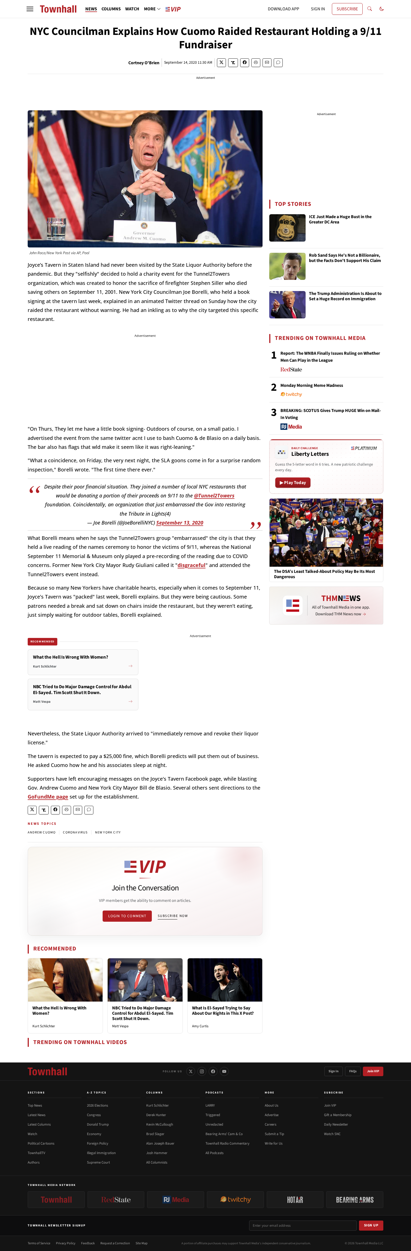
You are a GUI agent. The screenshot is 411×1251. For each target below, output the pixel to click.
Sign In (334, 1071)
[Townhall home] (47, 1071)
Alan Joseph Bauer (160, 1143)
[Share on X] (221, 62)
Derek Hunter (156, 1114)
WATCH (132, 9)
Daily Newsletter (336, 1124)
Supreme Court (98, 1162)
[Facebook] (213, 1071)
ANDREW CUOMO (42, 832)
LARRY (210, 1105)
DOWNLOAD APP (283, 9)
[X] (190, 1071)
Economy (94, 1133)
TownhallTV (36, 1152)
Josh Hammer (156, 1152)
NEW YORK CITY (108, 832)
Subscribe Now (173, 915)
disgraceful (192, 565)
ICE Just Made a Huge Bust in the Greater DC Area (340, 219)
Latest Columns (39, 1124)
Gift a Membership (337, 1114)
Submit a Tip (274, 1133)
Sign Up (371, 1225)
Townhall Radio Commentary (227, 1143)
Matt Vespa (120, 1026)
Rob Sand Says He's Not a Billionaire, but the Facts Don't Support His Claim (345, 258)
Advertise (271, 1114)
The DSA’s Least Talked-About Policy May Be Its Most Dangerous (324, 574)
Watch (32, 1133)
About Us (271, 1105)
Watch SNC (332, 1133)
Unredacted (214, 1124)
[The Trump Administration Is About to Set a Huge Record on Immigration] (287, 304)
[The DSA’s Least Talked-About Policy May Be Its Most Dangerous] (326, 532)
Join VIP (373, 1071)
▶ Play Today (293, 483)
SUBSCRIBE (347, 9)
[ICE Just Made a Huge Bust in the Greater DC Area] (287, 228)
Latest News (36, 1114)
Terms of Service (39, 1243)
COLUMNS (111, 9)
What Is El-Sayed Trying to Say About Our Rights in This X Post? (223, 1010)
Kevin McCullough (159, 1124)
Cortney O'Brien (143, 63)
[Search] (369, 9)
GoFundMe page (48, 796)
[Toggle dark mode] (382, 9)
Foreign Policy (97, 1143)
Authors (33, 1162)
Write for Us (273, 1143)
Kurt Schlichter (43, 1026)
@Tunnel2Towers (214, 495)
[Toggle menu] (30, 9)
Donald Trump (98, 1124)
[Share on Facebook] (244, 62)
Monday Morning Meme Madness (311, 385)
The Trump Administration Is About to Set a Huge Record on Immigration (345, 296)
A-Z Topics (97, 1093)
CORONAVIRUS (75, 832)
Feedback (88, 1243)
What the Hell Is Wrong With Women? (59, 1010)
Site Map (142, 1243)
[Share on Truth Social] (233, 62)
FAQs (352, 1071)
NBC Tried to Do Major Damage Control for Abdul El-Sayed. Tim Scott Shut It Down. (142, 1013)
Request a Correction (115, 1243)
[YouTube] (224, 1071)
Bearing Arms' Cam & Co (224, 1133)
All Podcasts (214, 1152)
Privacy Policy (65, 1243)
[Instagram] (201, 1071)
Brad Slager (155, 1133)
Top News (35, 1105)
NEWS (91, 9)
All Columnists (156, 1162)
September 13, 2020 (179, 522)
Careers (270, 1124)
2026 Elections (97, 1105)
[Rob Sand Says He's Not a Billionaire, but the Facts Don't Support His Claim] (287, 266)
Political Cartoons (41, 1143)
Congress (94, 1114)
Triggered (213, 1114)
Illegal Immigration (101, 1152)
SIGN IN (318, 9)
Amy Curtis (200, 1026)
